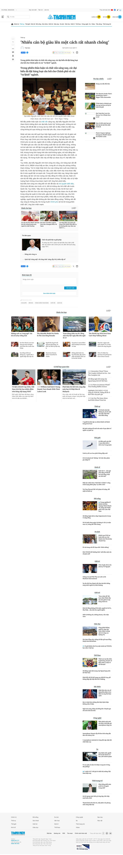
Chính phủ (54, 202)
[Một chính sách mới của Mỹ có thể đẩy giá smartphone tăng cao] (90, 725)
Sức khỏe (45, 24)
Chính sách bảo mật (81, 833)
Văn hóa (67, 24)
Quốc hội (59, 302)
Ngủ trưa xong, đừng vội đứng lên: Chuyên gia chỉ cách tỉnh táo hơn (97, 709)
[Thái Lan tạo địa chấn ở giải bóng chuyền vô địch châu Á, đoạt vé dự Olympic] (90, 662)
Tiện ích (40, 10)
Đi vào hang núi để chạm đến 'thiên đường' (96, 547)
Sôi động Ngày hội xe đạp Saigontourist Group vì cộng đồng (97, 517)
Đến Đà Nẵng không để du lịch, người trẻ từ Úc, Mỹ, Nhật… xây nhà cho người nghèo (97, 609)
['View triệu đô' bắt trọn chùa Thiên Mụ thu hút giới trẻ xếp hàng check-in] (90, 599)
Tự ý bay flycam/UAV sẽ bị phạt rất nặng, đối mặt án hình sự (96, 490)
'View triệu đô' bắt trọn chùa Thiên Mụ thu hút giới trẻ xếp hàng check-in (105, 598)
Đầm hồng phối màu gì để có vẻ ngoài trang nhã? (105, 786)
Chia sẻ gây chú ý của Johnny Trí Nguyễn (105, 565)
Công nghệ (85, 24)
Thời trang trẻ (107, 24)
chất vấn (44, 122)
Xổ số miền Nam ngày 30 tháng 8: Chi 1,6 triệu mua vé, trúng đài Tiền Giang (97, 523)
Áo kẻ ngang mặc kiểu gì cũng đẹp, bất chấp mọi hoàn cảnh (96, 797)
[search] (18, 16)
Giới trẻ (51, 24)
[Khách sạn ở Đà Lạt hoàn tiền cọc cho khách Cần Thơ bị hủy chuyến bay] (90, 538)
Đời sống (38, 24)
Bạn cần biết (33, 10)
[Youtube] (112, 10)
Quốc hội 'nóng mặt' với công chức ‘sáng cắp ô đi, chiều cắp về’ (45, 259)
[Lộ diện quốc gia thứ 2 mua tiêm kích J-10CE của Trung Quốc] (90, 444)
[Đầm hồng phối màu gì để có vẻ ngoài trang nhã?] (90, 787)
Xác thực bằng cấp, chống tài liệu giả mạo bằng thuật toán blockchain (97, 640)
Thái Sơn (27, 48)
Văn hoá (56, 820)
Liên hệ (46, 10)
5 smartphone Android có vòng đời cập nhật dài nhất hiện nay (97, 741)
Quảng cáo (57, 833)
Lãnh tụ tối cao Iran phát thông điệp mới (95, 453)
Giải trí (73, 24)
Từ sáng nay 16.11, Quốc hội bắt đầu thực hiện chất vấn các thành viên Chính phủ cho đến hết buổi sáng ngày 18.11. (58, 244)
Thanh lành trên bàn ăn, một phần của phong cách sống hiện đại (96, 803)
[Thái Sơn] (22, 48)
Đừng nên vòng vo (31, 254)
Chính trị (16, 24)
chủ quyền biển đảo (66, 184)
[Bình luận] (13, 52)
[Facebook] (115, 10)
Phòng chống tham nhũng (42, 302)
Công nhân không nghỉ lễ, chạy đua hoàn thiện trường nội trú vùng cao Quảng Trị (104, 631)
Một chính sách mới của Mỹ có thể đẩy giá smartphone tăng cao (105, 723)
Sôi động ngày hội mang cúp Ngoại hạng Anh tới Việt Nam (96, 671)
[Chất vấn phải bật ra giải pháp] (31, 244)
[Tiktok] (118, 10)
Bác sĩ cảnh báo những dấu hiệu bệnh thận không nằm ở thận (96, 703)
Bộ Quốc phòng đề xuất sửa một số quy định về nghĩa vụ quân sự (97, 429)
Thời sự (22, 24)
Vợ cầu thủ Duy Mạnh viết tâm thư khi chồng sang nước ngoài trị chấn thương (96, 584)
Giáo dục (56, 24)
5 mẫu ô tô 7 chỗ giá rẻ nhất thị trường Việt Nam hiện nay (97, 772)
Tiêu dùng (99, 24)
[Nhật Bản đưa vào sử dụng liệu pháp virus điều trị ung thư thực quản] (90, 693)
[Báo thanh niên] (61, 16)
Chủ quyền (24, 302)
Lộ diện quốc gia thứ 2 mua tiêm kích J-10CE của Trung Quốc (105, 443)
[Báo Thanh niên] (18, 833)
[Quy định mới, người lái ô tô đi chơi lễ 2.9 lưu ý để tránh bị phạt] (90, 756)
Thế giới (27, 24)
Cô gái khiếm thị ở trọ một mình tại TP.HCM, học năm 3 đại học (97, 647)
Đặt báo (49, 833)
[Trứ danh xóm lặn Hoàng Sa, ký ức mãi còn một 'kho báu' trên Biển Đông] (90, 413)
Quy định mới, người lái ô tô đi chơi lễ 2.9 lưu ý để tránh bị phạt (105, 754)
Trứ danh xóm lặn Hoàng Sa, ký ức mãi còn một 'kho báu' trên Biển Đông (105, 412)
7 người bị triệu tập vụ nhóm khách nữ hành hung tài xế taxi (96, 423)
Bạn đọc (100, 817)
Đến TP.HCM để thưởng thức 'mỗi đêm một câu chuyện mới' (97, 553)
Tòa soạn (70, 833)
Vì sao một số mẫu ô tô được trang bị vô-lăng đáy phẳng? (96, 765)
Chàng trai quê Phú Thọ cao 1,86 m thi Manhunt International (94, 577)
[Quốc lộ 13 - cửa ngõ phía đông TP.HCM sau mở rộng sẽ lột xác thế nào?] (90, 474)
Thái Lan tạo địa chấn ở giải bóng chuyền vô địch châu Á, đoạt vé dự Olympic (105, 661)
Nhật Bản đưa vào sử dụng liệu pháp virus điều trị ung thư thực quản (105, 692)
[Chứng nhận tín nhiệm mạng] (82, 847)
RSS (63, 833)
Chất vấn (53, 302)
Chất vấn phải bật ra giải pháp (52, 240)
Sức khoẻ (36, 820)
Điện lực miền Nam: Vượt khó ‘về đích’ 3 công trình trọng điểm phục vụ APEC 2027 (96, 483)
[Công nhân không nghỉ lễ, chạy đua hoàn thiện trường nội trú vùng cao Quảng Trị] (90, 631)
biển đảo (31, 302)
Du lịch (62, 24)
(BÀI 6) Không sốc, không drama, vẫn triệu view (96, 615)
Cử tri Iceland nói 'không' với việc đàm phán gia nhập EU (96, 459)
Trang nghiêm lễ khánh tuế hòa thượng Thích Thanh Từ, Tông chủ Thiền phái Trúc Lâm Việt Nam (105, 506)
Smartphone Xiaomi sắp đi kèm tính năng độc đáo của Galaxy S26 (97, 734)
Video (93, 24)
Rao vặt (100, 820)
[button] (13, 39)
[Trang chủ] (12, 24)
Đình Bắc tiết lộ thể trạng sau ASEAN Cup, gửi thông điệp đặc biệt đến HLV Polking (97, 678)
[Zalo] (120, 10)
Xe (90, 24)
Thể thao (78, 24)
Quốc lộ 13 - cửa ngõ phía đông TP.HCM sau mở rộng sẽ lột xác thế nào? (105, 473)
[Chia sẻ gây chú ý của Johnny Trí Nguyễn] (90, 568)
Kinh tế (33, 24)
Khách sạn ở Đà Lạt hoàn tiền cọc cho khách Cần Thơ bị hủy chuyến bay (105, 538)
